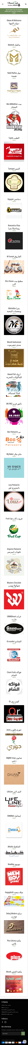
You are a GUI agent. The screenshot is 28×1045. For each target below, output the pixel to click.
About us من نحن (5, 1007)
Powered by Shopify (11, 1040)
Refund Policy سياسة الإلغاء (7, 1014)
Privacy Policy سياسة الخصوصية (8, 1009)
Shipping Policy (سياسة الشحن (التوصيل (10, 1012)
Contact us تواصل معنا (6, 1005)
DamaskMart (6, 1040)
